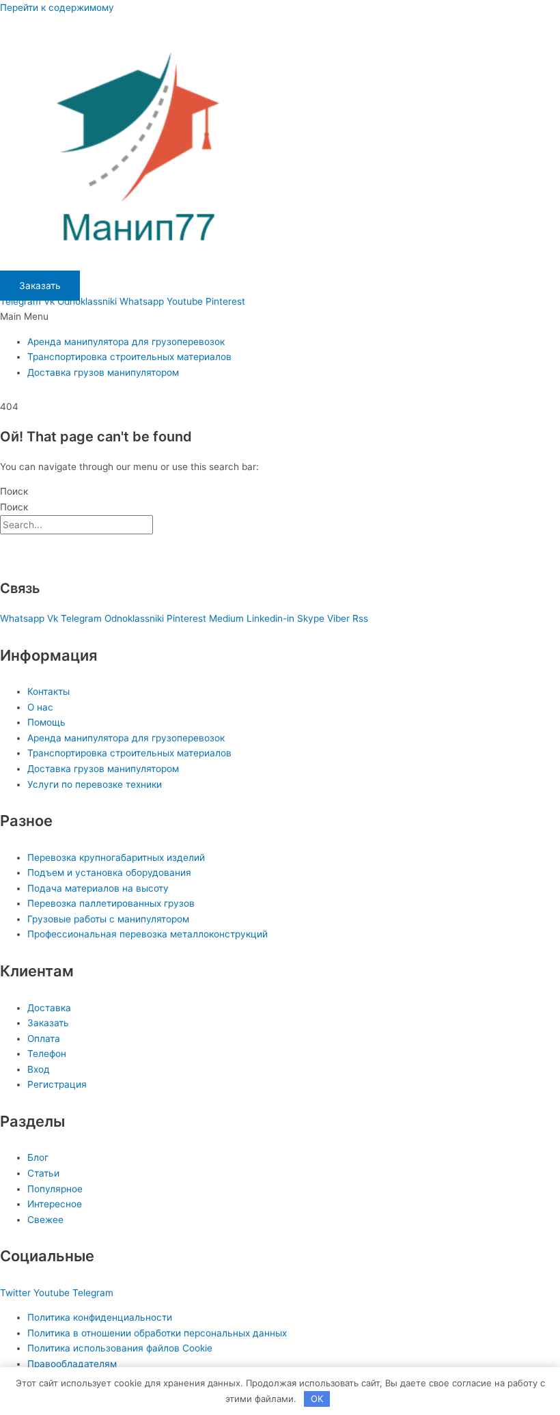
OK (317, 1398)
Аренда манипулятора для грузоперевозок (126, 341)
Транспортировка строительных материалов (129, 356)
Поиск (14, 491)
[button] (280, 317)
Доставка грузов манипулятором (103, 372)
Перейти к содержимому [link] (57, 7)
